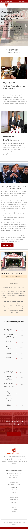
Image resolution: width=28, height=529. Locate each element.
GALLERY (14, 511)
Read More (8, 41)
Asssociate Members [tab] (14, 280)
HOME (14, 505)
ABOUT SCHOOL (14, 509)
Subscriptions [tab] (14, 283)
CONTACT (14, 514)
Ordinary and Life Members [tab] (14, 276)
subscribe (14, 434)
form (7, 310)
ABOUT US (14, 507)
